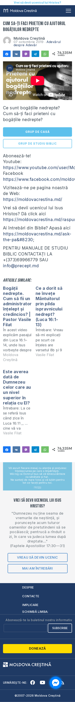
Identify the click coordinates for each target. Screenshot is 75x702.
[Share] (6, 54)
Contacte (30, 596)
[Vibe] (26, 54)
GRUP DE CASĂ (37, 131)
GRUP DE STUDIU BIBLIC (37, 143)
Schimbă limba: (35, 612)
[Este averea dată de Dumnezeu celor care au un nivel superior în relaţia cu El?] (19, 404)
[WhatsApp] (45, 54)
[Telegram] (35, 54)
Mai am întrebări (37, 568)
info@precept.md (21, 265)
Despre (28, 587)
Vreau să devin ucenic (37, 557)
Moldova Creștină (29, 38)
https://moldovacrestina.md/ (32, 199)
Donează (37, 648)
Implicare (30, 605)
